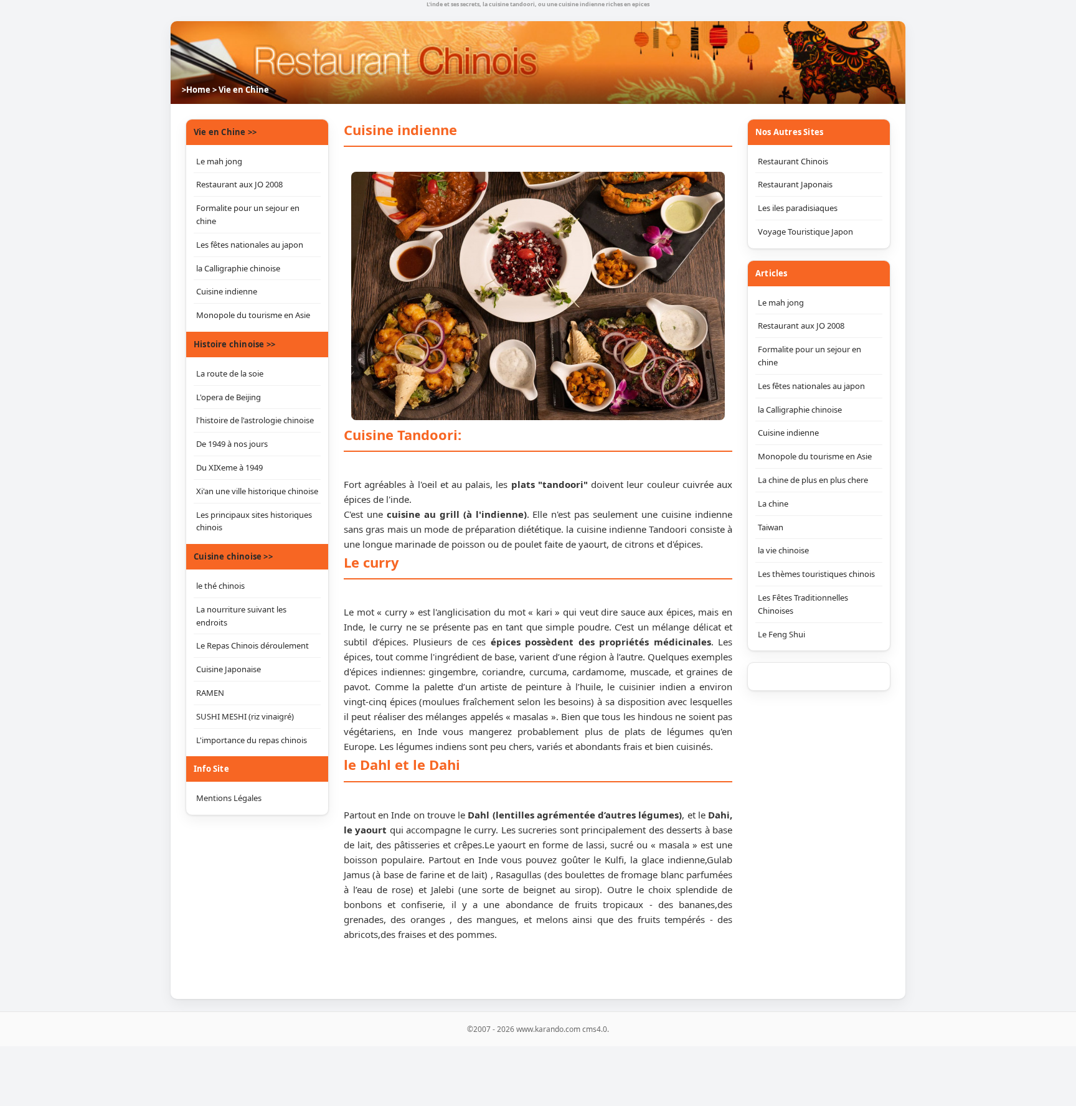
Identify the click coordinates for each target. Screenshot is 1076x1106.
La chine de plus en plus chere (813, 479)
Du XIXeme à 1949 (229, 467)
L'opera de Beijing (228, 397)
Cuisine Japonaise (228, 669)
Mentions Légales (229, 798)
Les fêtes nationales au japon (811, 385)
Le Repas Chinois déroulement (252, 645)
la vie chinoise (783, 550)
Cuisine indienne (788, 432)
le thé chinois (220, 585)
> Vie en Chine (240, 89)
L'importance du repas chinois (251, 740)
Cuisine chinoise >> (233, 556)
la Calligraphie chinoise (800, 409)
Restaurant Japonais (795, 184)
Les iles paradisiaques (798, 207)
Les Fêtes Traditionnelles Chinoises (803, 604)
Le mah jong (781, 302)
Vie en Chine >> (225, 132)
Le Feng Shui (781, 634)
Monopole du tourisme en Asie (815, 456)
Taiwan (770, 527)
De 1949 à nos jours (232, 443)
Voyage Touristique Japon (805, 231)
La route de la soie (229, 373)
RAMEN (210, 692)
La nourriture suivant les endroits (241, 616)
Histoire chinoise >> (234, 344)
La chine (773, 503)
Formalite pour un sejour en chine (809, 356)
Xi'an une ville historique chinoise (257, 491)
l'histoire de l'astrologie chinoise (255, 420)
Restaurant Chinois (793, 161)
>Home (196, 89)
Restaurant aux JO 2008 (801, 325)
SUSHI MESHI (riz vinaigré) (245, 716)
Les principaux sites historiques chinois (254, 521)
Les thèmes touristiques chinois (816, 573)
